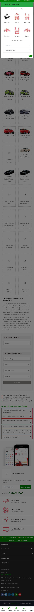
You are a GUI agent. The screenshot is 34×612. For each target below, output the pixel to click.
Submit (17, 22)
